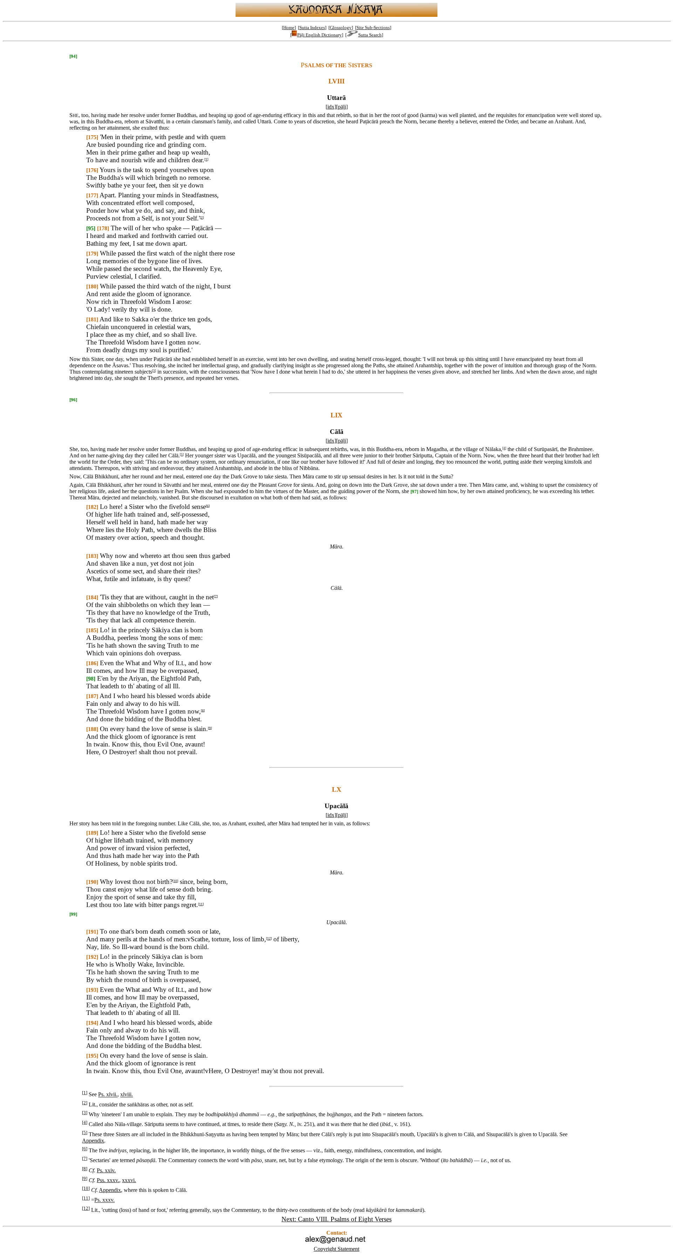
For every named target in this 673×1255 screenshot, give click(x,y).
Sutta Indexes (312, 27)
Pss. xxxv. (108, 1180)
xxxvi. (129, 1180)
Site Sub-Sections (373, 27)
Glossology (341, 27)
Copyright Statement (336, 1249)
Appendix (93, 1141)
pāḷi (342, 107)
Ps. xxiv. (106, 1170)
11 (201, 904)
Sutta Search (370, 34)
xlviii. (126, 1095)
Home (288, 27)
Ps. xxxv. (104, 1200)
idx (330, 107)
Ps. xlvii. (107, 1095)
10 (175, 881)
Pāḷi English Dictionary (319, 34)
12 (269, 938)
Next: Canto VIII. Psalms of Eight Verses (336, 1219)
